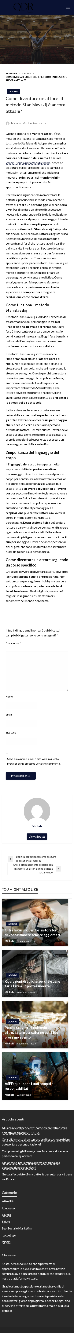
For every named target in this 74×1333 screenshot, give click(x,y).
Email (10, 714)
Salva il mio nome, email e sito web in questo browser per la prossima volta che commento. (34, 761)
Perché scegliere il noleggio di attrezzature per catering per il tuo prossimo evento (31, 1032)
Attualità (7, 1201)
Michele (16, 123)
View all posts (37, 836)
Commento (13, 643)
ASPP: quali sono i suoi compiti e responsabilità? (29, 1086)
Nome (10, 696)
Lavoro (26, 73)
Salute (6, 1221)
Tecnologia (9, 1235)
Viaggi (6, 1242)
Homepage (11, 73)
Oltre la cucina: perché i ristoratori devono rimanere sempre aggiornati (32, 932)
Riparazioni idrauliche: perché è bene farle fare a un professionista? (32, 983)
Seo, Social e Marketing (17, 1228)
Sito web (11, 732)
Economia (8, 1208)
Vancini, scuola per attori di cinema (28, 163)
